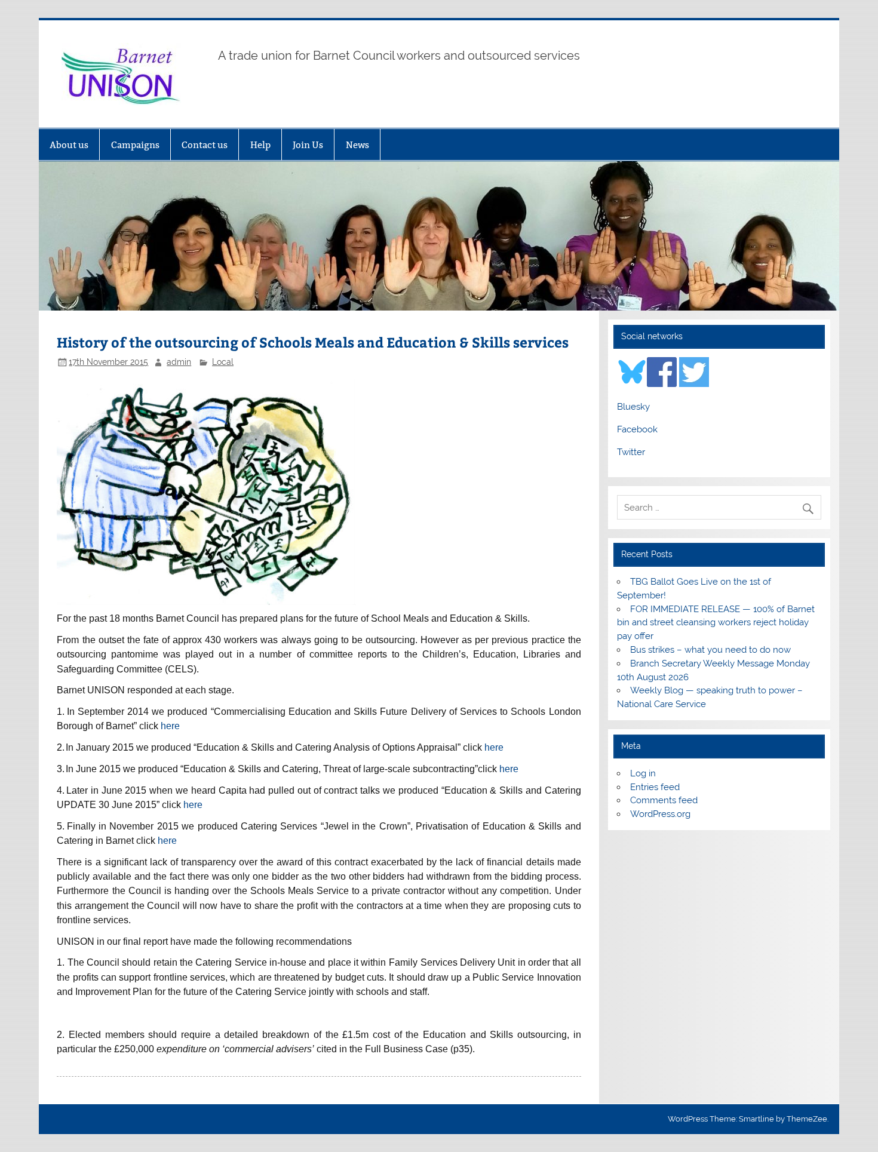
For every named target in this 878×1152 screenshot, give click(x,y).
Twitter (631, 452)
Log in (643, 773)
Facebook (637, 429)
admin (179, 362)
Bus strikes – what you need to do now (710, 649)
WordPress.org (660, 814)
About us (69, 144)
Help (260, 144)
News (357, 144)
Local (223, 362)
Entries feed (655, 787)
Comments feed (664, 800)
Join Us (308, 144)
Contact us (205, 144)
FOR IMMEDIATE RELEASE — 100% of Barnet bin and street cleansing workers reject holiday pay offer (715, 623)
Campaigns (135, 144)
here (170, 726)
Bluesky (633, 406)
